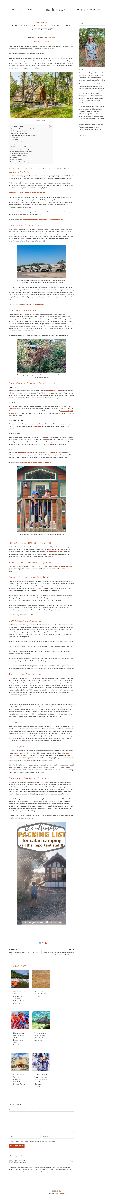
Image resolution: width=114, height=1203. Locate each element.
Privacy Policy (24, 1)
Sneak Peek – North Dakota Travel (40, 993)
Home (5, 1)
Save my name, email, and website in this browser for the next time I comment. (33, 1141)
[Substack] (94, 9)
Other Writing (37, 1)
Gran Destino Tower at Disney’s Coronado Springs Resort (19, 1079)
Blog (47, 1)
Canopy (16, 137)
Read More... (83, 135)
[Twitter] (40, 943)
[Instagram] (81, 9)
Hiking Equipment (16, 159)
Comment (12, 1110)
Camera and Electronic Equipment (22, 162)
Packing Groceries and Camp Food (21, 151)
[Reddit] (43, 943)
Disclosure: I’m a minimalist (19, 133)
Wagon (16, 139)
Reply (71, 1161)
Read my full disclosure (50, 37)
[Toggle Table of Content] (50, 126)
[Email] (91, 9)
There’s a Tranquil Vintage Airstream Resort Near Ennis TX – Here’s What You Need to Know (58, 952)
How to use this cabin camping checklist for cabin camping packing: (31, 129)
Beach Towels (17, 143)
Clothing (14, 157)
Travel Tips (44, 22)
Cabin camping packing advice (20, 131)
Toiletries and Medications (19, 155)
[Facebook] (78, 9)
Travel (38, 22)
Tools (15, 145)
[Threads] (87, 9)
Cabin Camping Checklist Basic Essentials (23, 135)
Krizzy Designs (61, 1193)
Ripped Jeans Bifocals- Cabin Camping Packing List (27, 193)
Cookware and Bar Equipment (20, 153)
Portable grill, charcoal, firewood (21, 147)
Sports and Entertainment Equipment (22, 149)
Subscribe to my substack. (41, 42)
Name (12, 1136)
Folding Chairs (18, 141)
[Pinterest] (46, 943)
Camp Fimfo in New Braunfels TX (32, 304)
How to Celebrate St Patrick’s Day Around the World (23, 952)
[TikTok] (84, 9)
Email (45, 1136)
